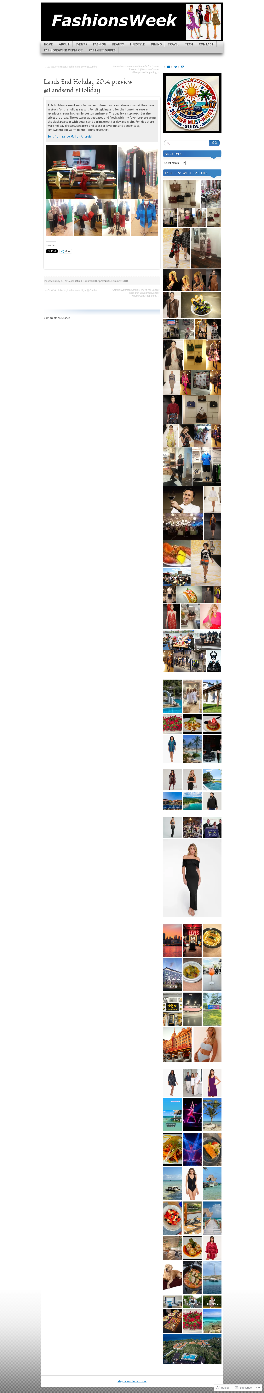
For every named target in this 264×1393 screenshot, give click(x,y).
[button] (82, 172)
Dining (156, 44)
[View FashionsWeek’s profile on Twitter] (175, 66)
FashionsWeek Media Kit (63, 50)
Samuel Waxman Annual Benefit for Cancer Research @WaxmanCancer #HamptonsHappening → (135, 69)
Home (48, 44)
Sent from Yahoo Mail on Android (70, 136)
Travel (173, 44)
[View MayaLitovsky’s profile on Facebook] (168, 66)
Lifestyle (137, 44)
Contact (206, 44)
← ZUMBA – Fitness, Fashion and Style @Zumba (71, 66)
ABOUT (64, 44)
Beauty (118, 44)
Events (81, 44)
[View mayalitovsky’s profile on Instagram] (182, 66)
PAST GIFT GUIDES (102, 50)
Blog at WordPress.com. (132, 1381)
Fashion (99, 44)
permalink (104, 281)
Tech (189, 44)
